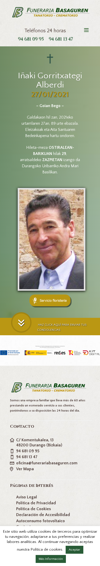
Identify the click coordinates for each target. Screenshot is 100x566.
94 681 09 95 (31, 39)
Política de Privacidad (36, 503)
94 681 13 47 (61, 39)
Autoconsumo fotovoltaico (40, 521)
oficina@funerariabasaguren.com (46, 463)
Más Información (51, 559)
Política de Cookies (33, 509)
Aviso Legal (26, 497)
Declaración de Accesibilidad (43, 514)
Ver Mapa (25, 469)
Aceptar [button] (74, 549)
